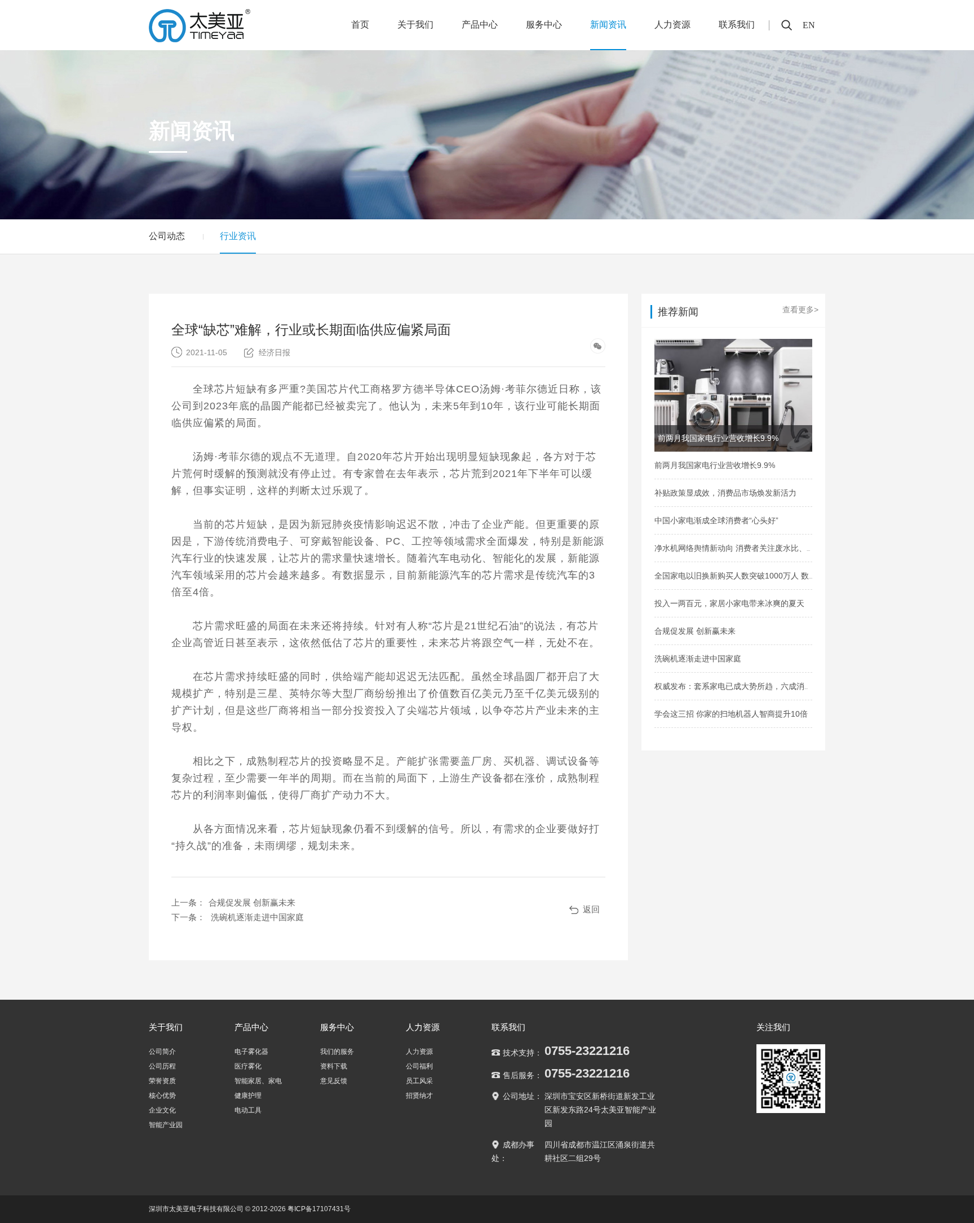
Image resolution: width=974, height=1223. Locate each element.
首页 (360, 24)
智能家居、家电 (258, 1081)
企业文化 (162, 1110)
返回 (591, 909)
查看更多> (800, 309)
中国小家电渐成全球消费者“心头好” (716, 520)
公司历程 (162, 1066)
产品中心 (480, 24)
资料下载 (333, 1066)
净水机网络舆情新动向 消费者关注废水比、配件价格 (746, 548)
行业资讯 (238, 236)
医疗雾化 (248, 1066)
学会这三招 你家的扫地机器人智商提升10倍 (731, 713)
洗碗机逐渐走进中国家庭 (257, 917)
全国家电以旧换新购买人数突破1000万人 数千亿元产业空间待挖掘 (771, 575)
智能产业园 (166, 1125)
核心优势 (162, 1096)
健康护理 (248, 1096)
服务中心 (544, 24)
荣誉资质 (162, 1081)
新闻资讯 (608, 24)
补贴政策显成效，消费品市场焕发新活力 (725, 492)
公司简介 (162, 1052)
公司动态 (167, 236)
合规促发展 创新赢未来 (252, 902)
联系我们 (737, 24)
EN (809, 25)
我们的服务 (337, 1052)
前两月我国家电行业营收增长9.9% (714, 465)
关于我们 (415, 24)
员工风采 (419, 1081)
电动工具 (248, 1110)
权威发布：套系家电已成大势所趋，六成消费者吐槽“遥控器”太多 (767, 686)
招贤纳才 (419, 1096)
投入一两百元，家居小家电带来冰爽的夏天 (729, 603)
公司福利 (419, 1066)
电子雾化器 (251, 1052)
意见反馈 (333, 1081)
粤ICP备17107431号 (319, 1209)
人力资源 (672, 24)
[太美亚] (200, 24)
